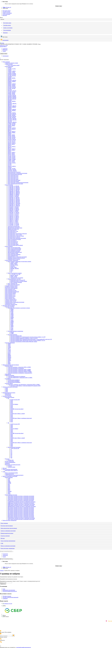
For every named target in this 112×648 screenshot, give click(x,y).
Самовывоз (5, 598)
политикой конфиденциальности (23, 647)
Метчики (3, 538)
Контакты (5, 15)
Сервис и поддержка (7, 13)
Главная (2, 570)
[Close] (0, 645)
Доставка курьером (7, 596)
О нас (4, 588)
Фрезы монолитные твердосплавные (9, 528)
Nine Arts (110, 621)
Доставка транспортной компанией (10, 597)
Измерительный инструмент (7, 533)
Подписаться (3, 583)
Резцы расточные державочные (8, 548)
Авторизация (5, 40)
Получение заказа (6, 10)
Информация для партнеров (9, 590)
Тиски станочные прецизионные (8, 540)
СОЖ (2, 543)
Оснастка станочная (5, 535)
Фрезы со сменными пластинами (8, 545)
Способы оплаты (6, 11)
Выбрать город (59, 6)
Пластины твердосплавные (7, 525)
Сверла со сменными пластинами (8, 530)
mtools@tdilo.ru (3, 46)
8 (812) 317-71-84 (4, 45)
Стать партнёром (6, 14)
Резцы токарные (4, 523)
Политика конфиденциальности (10, 591)
